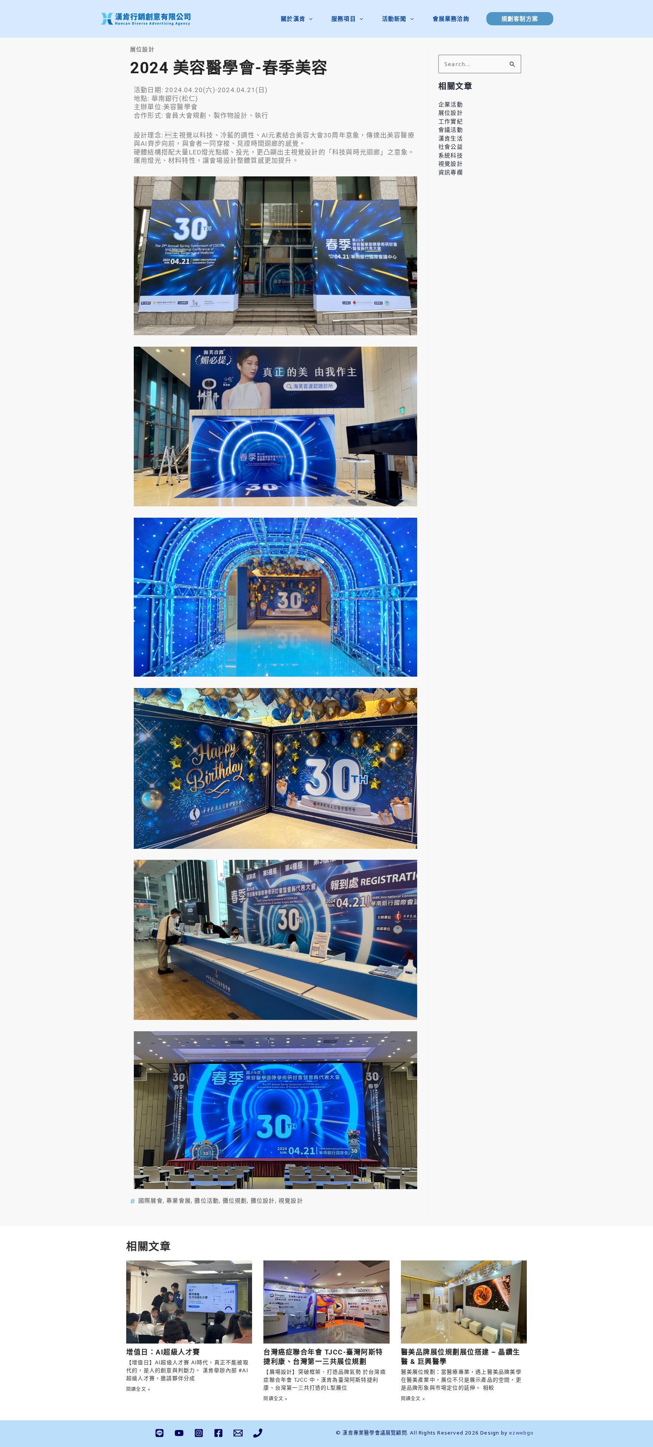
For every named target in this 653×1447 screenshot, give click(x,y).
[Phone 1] (257, 1433)
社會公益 (450, 146)
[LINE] (159, 1433)
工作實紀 (450, 121)
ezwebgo (521, 1432)
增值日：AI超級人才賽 (163, 1352)
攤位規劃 (235, 1200)
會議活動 (450, 129)
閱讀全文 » (138, 1389)
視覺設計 (291, 1200)
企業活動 (450, 104)
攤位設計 (263, 1200)
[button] (309, 18)
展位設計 (142, 49)
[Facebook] (218, 1433)
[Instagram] (198, 1433)
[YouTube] (179, 1433)
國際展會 (150, 1200)
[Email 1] (238, 1433)
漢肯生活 (450, 138)
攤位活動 (206, 1200)
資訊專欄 (450, 172)
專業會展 (178, 1200)
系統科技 (450, 155)
